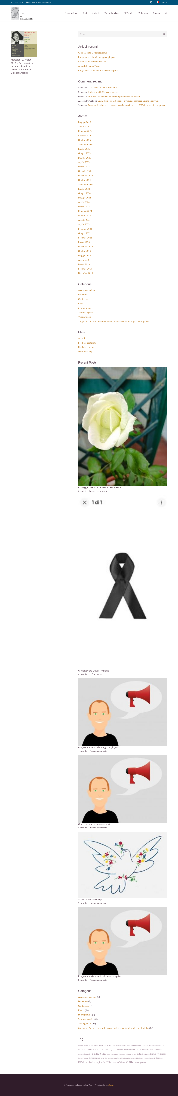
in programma (84, 308)
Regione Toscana (83, 1058)
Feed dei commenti (87, 347)
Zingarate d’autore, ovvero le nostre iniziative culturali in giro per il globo (113, 321)
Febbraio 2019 (85, 268)
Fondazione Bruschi (101, 1050)
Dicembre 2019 (85, 246)
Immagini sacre (112, 1050)
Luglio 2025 (84, 149)
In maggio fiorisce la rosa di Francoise (99, 487)
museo (159, 1050)
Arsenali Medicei (83, 1045)
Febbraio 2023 (85, 229)
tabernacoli (151, 1058)
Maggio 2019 (84, 255)
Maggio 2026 (84, 122)
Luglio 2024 (84, 189)
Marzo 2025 (84, 166)
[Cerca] (165, 13)
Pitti (139, 1053)
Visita (122, 1062)
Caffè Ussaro (126, 1045)
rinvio (103, 1058)
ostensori (81, 1054)
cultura (161, 1045)
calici (132, 1045)
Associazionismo (117, 1045)
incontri (120, 1050)
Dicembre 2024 (85, 175)
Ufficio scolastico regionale (91, 1062)
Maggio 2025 (84, 158)
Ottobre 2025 (84, 140)
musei (153, 1049)
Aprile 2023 (84, 224)
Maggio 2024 (84, 197)
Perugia (134, 1054)
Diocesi (80, 1050)
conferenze (146, 1045)
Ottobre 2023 (84, 215)
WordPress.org (85, 351)
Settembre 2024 (85, 184)
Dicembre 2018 (85, 273)
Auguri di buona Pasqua (89, 66)
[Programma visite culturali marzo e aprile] (122, 909)
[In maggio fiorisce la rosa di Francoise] (122, 369)
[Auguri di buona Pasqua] (122, 833)
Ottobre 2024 (84, 180)
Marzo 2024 (84, 206)
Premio (153, 1054)
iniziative (128, 1050)
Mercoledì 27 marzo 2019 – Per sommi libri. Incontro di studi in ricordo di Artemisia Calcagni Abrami (23, 66)
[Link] (22, 13)
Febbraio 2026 (85, 131)
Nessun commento (98, 491)
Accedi (81, 338)
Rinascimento (94, 1058)
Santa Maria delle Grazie (135, 1058)
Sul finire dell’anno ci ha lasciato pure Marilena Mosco (113, 96)
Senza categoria (85, 312)
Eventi (81, 303)
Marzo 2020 (84, 242)
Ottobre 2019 (84, 251)
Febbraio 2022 (85, 237)
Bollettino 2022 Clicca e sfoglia (103, 92)
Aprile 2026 (84, 126)
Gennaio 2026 (84, 135)
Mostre (145, 1049)
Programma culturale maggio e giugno (96, 57)
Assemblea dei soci (87, 290)
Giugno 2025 (84, 153)
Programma (161, 1054)
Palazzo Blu (87, 1054)
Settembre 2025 (85, 144)
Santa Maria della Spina (120, 1058)
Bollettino (83, 294)
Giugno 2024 (84, 193)
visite (130, 1062)
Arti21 (111, 1085)
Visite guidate (84, 316)
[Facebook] (151, 2)
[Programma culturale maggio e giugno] (122, 680)
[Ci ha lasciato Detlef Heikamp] (122, 497)
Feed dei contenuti (87, 342)
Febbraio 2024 (85, 211)
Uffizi (109, 1062)
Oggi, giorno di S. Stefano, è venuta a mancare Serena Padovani (127, 100)
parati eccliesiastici (112, 1054)
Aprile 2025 (84, 162)
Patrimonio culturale (125, 1054)
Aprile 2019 (84, 260)
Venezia (115, 1062)
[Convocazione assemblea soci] (122, 757)
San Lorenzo (109, 1058)
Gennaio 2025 (84, 171)
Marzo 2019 (84, 264)
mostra (137, 1049)
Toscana (159, 1058)
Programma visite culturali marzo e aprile (98, 70)
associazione (105, 1045)
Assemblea (93, 1045)
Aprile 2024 (84, 202)
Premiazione (146, 1054)
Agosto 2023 (84, 220)
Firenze (88, 1049)
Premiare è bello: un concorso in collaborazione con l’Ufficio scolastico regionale (126, 105)
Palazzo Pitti (99, 1053)
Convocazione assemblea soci (92, 61)
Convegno (155, 1045)
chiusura (137, 1045)
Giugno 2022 (84, 233)
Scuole (146, 1058)
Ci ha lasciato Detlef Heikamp (92, 52)
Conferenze (83, 299)
